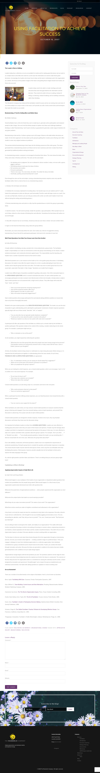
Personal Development (78, 155)
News (73, 149)
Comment (8, 640)
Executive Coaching (77, 135)
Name (7, 663)
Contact (79, 760)
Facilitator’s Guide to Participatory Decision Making (26, 602)
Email (7, 670)
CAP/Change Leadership (85, 751)
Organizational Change (39, 628)
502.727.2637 (58, 742)
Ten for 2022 (79, 102)
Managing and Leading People (79, 143)
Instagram (56, 748)
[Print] (23, 64)
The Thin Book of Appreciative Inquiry (28, 592)
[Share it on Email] (19, 64)
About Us (79, 755)
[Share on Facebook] (7, 64)
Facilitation (18, 628)
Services (79, 737)
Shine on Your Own (81, 86)
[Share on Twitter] (11, 64)
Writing (74, 166)
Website (7, 678)
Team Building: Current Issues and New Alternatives (29, 584)
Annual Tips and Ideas (77, 132)
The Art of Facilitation (32, 597)
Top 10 (74, 161)
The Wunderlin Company (13, 8)
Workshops (82, 749)
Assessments (83, 747)
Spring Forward (80, 117)
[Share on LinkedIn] (15, 64)
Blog (78, 758)
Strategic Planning (76, 158)
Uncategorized (76, 164)
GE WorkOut (26, 628)
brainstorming (16, 630)
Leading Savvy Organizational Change (83, 110)
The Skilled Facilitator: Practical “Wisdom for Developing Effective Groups (36, 609)
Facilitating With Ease (18, 579)
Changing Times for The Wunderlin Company (82, 94)
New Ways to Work (76, 146)
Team (81, 756)
